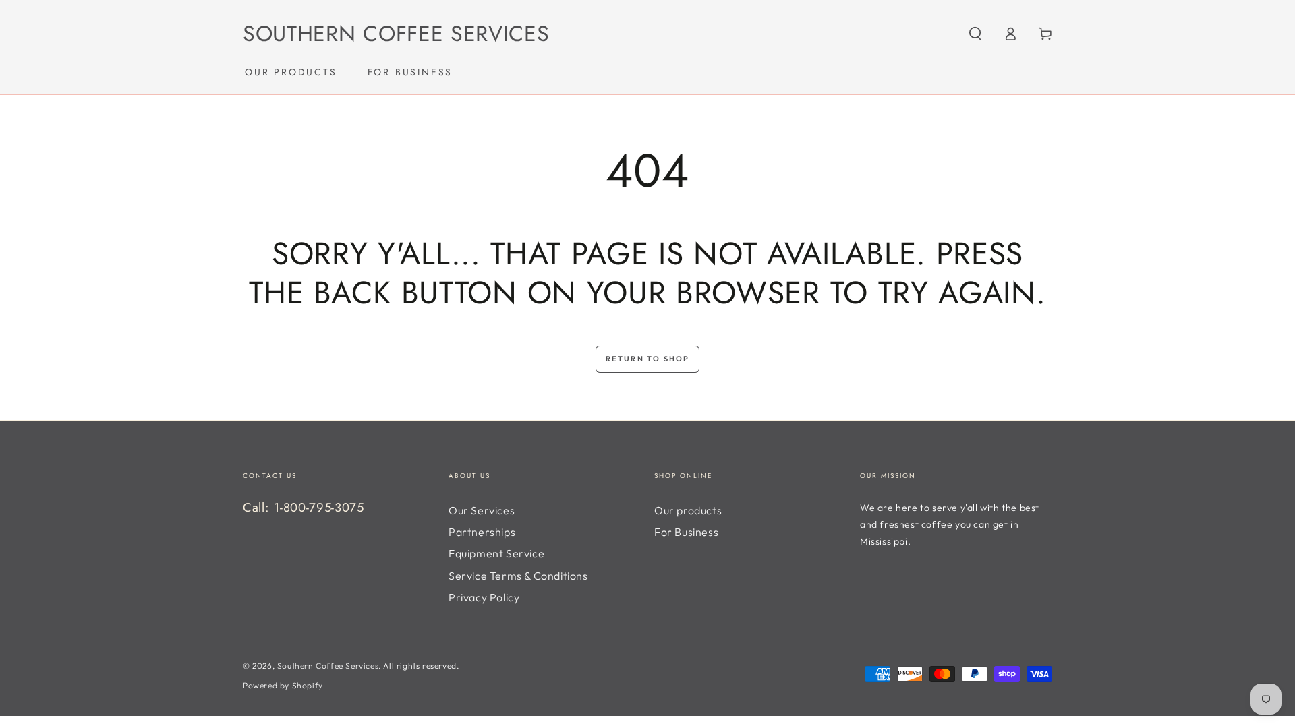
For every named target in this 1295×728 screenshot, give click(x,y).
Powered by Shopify (283, 685)
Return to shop (648, 358)
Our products (688, 510)
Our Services (482, 510)
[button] (975, 34)
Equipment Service (496, 553)
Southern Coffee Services (327, 666)
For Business (686, 532)
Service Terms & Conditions (518, 575)
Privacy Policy (484, 597)
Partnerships (482, 532)
